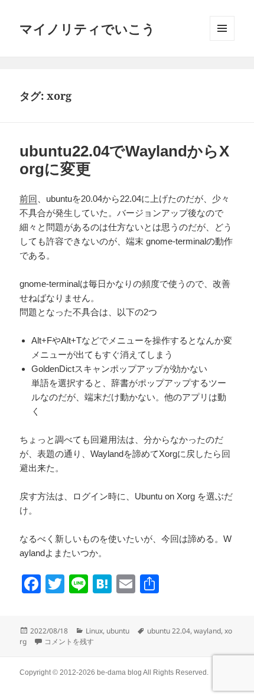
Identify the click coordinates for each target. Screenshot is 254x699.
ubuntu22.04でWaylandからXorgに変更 (124, 160)
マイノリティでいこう (87, 28)
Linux (94, 631)
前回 (28, 199)
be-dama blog (119, 672)
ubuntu (117, 631)
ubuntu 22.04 (168, 631)
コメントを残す (69, 641)
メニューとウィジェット (222, 28)
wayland (207, 631)
